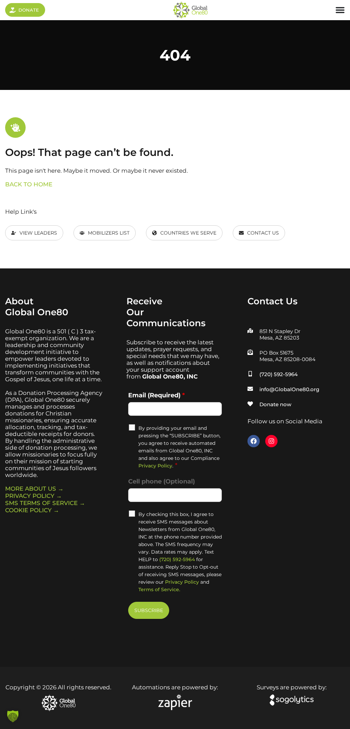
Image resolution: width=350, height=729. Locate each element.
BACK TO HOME (28, 184)
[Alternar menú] (340, 10)
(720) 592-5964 (177, 559)
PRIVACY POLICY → (33, 495)
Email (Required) (156, 395)
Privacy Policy (155, 466)
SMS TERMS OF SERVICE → (45, 503)
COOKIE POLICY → (32, 510)
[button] (13, 716)
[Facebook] (253, 441)
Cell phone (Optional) (161, 481)
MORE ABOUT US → (34, 488)
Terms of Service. (159, 589)
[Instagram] (271, 441)
